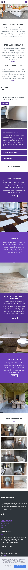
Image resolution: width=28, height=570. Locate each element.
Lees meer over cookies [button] (19, 562)
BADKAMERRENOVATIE (6, 522)
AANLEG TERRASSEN (6, 523)
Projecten (5, 103)
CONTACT (3, 527)
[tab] (14, 132)
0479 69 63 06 (5, 555)
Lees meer (13, 41)
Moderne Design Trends (10, 152)
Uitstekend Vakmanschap (10, 132)
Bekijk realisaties (14, 256)
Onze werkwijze (8, 158)
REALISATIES (4, 525)
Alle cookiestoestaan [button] (20, 566)
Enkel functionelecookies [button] (8, 566)
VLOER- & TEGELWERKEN (6, 520)
